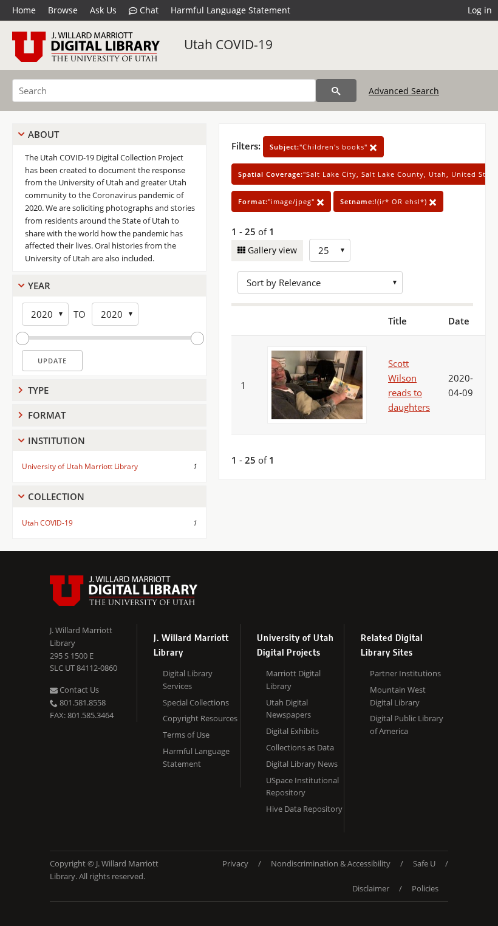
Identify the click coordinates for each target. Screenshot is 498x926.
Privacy (235, 863)
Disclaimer (370, 888)
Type (38, 390)
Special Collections (196, 702)
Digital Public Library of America (406, 724)
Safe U (424, 863)
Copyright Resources (200, 718)
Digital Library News (302, 763)
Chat (148, 10)
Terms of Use (186, 734)
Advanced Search (404, 91)
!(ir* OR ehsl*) (384, 201)
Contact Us (78, 689)
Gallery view (271, 250)
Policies (425, 888)
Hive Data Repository (304, 808)
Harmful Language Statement (230, 10)
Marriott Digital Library (293, 679)
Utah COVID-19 (228, 44)
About (43, 134)
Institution (56, 440)
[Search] (336, 90)
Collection (56, 496)
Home (24, 10)
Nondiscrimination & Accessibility (331, 863)
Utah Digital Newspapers (288, 709)
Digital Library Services (188, 679)
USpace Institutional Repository (302, 786)
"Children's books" (320, 146)
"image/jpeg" (277, 201)
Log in (480, 10)
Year (39, 286)
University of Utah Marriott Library (80, 466)
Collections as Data (300, 747)
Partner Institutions (405, 673)
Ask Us (103, 10)
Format (47, 415)
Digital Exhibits (292, 730)
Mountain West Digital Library (398, 696)
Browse (63, 10)
